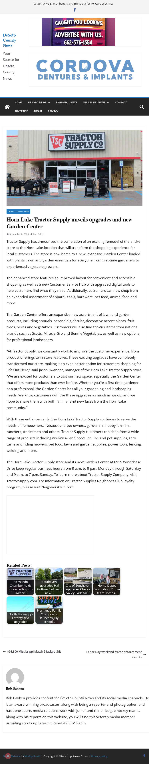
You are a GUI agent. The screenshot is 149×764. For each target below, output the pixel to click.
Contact (121, 102)
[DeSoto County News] (7, 106)
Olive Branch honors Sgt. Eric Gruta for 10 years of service (78, 3)
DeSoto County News (9, 40)
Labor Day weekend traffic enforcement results (114, 654)
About (38, 111)
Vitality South (33, 756)
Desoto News (37, 102)
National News (66, 102)
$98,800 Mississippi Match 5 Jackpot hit (34, 652)
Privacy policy (99, 756)
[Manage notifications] (8, 756)
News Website (11, 756)
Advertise (21, 111)
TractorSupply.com (22, 481)
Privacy (53, 111)
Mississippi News (94, 102)
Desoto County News (18, 211)
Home (18, 102)
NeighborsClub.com (57, 487)
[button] (48, 102)
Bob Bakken (39, 234)
